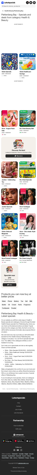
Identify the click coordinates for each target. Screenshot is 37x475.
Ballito (19, 384)
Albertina (26, 382)
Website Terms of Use (18, 467)
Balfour (32, 382)
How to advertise (18, 425)
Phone (10, 301)
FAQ (18, 403)
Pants (20, 305)
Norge (27, 458)
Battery (16, 301)
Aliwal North (29, 380)
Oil (9, 305)
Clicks (19, 328)
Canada (31, 454)
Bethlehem (29, 384)
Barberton (4, 382)
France (29, 456)
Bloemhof (10, 384)
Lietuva (15, 458)
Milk (31, 301)
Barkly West (17, 380)
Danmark (18, 456)
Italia (11, 458)
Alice (13, 382)
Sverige (32, 458)
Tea (22, 301)
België (26, 454)
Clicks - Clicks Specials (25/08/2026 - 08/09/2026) (20, 350)
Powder (13, 308)
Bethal (24, 384)
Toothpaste (5, 308)
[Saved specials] (27, 2)
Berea (9, 382)
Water (4, 301)
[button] (30, 2)
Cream (14, 305)
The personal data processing (18, 471)
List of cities (18, 409)
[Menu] (34, 2)
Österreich (15, 454)
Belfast (23, 380)
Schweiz (4, 456)
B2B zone (18, 429)
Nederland (21, 458)
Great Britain (5, 458)
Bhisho (15, 384)
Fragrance (27, 305)
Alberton (3, 384)
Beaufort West (19, 382)
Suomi (24, 456)
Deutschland (11, 456)
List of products (18, 413)
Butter (4, 305)
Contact (18, 406)
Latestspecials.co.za (23, 463)
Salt (26, 301)
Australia (21, 454)
